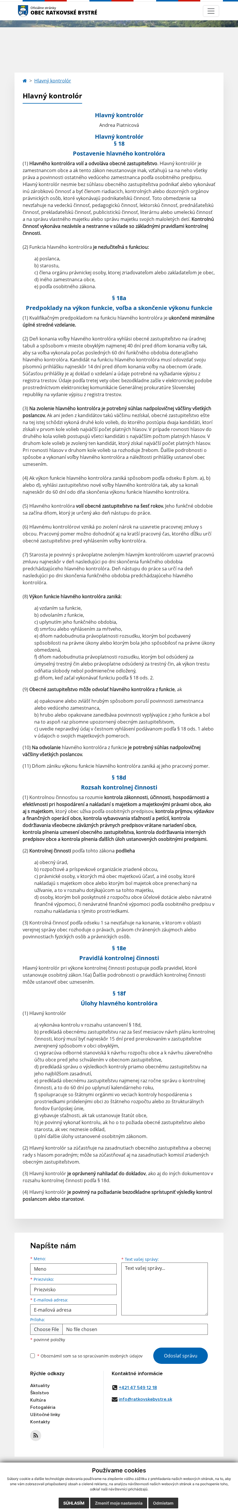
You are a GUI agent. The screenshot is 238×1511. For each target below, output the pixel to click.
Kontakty (40, 1422)
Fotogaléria (42, 1407)
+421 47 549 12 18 (138, 1387)
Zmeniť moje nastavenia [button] (119, 1503)
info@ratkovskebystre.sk (145, 1399)
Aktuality (40, 1385)
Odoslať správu (180, 1356)
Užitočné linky (45, 1414)
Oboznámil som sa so (90, 1356)
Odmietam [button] (163, 1503)
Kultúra (38, 1400)
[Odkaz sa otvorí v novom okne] (35, 1435)
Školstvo (39, 1393)
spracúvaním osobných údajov (113, 1356)
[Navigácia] (211, 11)
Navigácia (32, 11)
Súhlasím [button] (73, 1503)
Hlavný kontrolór (52, 80)
